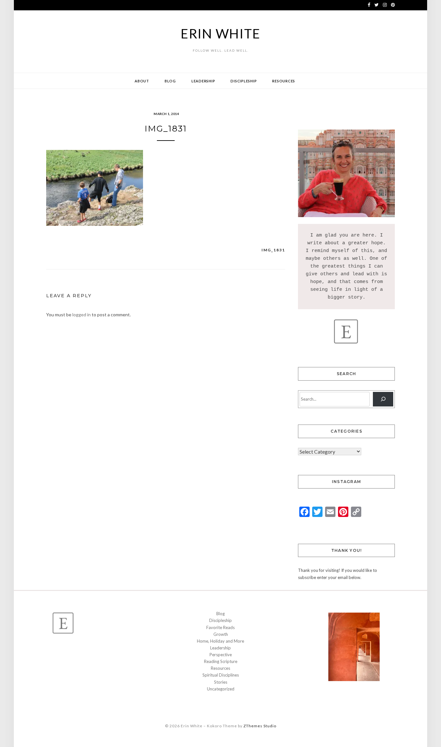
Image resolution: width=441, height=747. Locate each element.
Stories (220, 682)
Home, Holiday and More (220, 641)
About (142, 81)
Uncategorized (220, 688)
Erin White (221, 33)
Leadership (203, 81)
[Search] (383, 399)
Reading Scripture (220, 661)
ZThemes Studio (259, 725)
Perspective (221, 654)
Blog (170, 81)
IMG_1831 (273, 249)
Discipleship (244, 81)
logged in (81, 314)
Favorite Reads (220, 627)
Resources (283, 81)
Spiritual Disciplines (220, 675)
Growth (220, 634)
